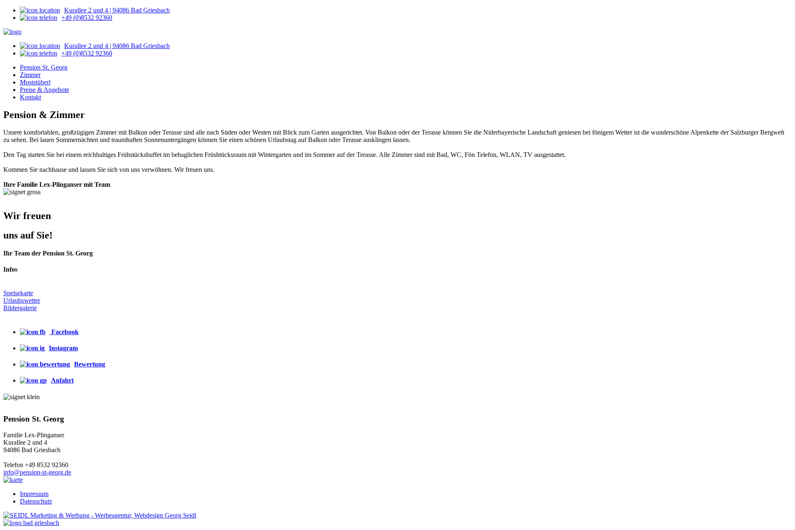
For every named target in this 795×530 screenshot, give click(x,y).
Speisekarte (18, 292)
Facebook (64, 331)
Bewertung (89, 364)
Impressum (34, 493)
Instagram (63, 348)
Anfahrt (62, 380)
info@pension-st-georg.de (37, 472)
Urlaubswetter (21, 300)
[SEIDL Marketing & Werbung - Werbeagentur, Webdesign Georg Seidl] (99, 515)
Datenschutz (36, 501)
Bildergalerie (20, 307)
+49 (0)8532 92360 (86, 17)
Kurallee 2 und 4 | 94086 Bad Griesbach (117, 10)
